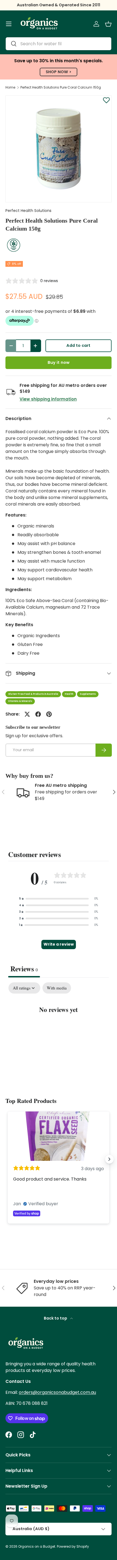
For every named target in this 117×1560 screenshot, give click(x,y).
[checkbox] (56, 988)
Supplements (88, 694)
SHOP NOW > (58, 72)
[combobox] (58, 43)
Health (69, 694)
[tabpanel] (58, 1026)
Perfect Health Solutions (28, 210)
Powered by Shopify (73, 1546)
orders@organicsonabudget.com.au (57, 1392)
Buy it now (58, 362)
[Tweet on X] (27, 714)
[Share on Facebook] (38, 714)
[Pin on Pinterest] (49, 714)
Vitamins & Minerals (20, 701)
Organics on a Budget (36, 1546)
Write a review (59, 944)
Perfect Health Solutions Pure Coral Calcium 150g (60, 87)
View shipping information (48, 399)
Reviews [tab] (24, 968)
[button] (108, 24)
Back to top (56, 1318)
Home (10, 87)
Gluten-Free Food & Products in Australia (33, 694)
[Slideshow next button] (109, 1159)
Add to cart (78, 345)
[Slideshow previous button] (7, 1159)
